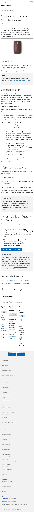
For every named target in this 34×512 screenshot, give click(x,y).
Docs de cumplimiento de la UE (8, 509)
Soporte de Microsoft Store (7, 390)
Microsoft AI (4, 432)
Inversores (4, 491)
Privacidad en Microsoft (6, 489)
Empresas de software (6, 471)
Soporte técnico (5, 5)
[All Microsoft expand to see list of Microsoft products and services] (2, 2)
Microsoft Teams (5, 447)
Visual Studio (4, 474)
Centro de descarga (5, 387)
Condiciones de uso (24, 504)
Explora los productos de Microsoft (8, 375)
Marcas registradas (5, 506)
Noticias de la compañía (6, 486)
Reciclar (3, 397)
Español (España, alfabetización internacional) (13, 496)
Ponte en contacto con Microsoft (8, 504)
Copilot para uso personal (7, 370)
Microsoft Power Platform (7, 469)
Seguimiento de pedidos (6, 395)
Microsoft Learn (5, 459)
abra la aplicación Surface (3, 324)
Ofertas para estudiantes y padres (8, 422)
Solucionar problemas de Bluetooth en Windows (16, 280)
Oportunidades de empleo (7, 481)
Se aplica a (4, 24)
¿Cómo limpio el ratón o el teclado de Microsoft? (16, 283)
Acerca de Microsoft (6, 484)
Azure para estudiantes (6, 424)
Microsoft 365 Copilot (6, 444)
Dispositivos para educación (7, 409)
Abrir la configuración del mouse (11, 249)
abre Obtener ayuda (21, 336)
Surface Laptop (5, 365)
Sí (12, 355)
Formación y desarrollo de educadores (9, 419)
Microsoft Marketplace (6, 466)
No (21, 355)
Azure (3, 437)
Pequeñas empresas (6, 449)
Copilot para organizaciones (7, 367)
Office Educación (5, 417)
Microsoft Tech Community (7, 464)
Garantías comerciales (6, 400)
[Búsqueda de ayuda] (5, 2)
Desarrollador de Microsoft (7, 456)
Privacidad (17, 504)
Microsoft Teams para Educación (8, 412)
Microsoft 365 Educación (6, 414)
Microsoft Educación (6, 407)
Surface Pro (4, 362)
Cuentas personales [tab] (8, 296)
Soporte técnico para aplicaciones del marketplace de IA (12, 461)
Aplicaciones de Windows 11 (7, 377)
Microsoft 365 (4, 372)
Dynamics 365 (4, 439)
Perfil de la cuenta (5, 385)
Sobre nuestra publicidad (15, 506)
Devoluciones (4, 392)
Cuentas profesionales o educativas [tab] (12, 302)
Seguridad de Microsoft (6, 434)
